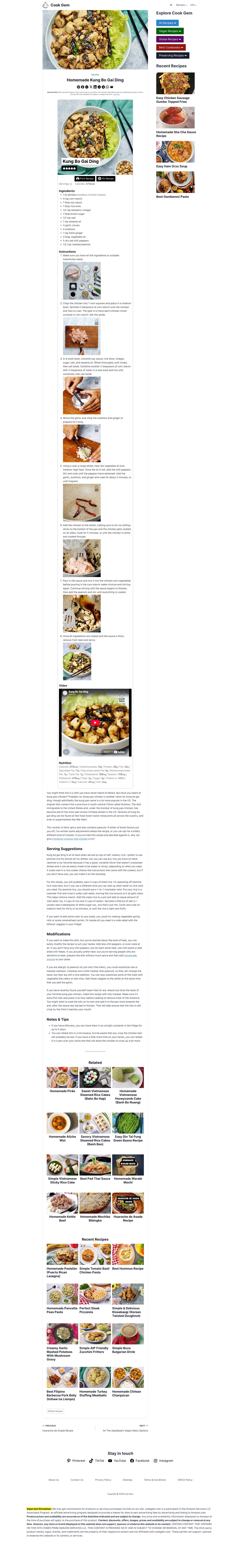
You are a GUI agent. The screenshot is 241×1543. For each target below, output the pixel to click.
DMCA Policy (185, 1479)
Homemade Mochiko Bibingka (95, 1218)
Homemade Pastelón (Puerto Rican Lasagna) (62, 1272)
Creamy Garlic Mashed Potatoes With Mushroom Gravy (59, 1353)
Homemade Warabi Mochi (128, 1180)
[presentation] (62, 1254)
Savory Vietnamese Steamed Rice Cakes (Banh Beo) (95, 1140)
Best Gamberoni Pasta (172, 196)
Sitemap (127, 1479)
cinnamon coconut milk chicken (70, 838)
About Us (53, 1479)
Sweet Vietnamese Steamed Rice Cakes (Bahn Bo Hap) (95, 1094)
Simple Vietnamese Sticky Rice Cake (62, 1180)
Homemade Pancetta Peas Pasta (62, 1310)
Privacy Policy (103, 1479)
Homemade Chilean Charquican (126, 1393)
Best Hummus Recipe (127, 1268)
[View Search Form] (171, 5)
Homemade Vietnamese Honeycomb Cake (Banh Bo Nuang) (128, 1096)
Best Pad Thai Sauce (95, 1178)
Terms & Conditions (155, 1479)
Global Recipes (55, 1411)
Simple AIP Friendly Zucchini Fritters (93, 1350)
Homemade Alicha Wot (62, 1138)
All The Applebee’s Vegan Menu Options (125, 1428)
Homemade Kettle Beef (62, 1218)
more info (116, 94)
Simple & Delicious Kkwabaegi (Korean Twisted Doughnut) (126, 1312)
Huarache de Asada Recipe (128, 1218)
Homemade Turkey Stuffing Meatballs (93, 1393)
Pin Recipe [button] (107, 178)
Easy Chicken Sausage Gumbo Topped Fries (173, 100)
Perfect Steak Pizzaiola (89, 1310)
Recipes (95, 75)
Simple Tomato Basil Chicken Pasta (94, 1270)
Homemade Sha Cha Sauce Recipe (176, 134)
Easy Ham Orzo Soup (171, 166)
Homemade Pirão (62, 1091)
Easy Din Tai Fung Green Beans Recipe (128, 1138)
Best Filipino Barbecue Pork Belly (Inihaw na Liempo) (61, 1395)
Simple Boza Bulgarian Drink (123, 1350)
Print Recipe (86, 178)
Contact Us (77, 1479)
